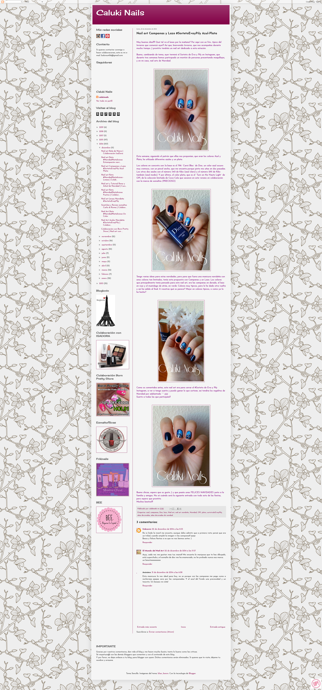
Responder (147, 543)
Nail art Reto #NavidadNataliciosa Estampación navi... (112, 159)
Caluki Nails (120, 12)
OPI (199, 512)
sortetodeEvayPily (214, 512)
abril (104, 266)
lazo (165, 512)
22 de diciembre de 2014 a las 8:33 (167, 529)
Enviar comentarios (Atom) (161, 632)
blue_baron (163, 674)
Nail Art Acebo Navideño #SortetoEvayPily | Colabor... (113, 222)
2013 (101, 284)
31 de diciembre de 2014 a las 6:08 (167, 572)
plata (204, 512)
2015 (101, 140)
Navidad (193, 512)
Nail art (171, 512)
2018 (101, 131)
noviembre (107, 237)
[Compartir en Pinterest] (180, 509)
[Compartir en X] (175, 509)
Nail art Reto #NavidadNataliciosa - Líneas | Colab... (112, 177)
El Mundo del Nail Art (153, 551)
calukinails (104, 97)
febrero (105, 274)
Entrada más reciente (147, 627)
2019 (101, 127)
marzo (105, 270)
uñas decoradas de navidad (162, 515)
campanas (154, 512)
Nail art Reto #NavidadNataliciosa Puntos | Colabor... (112, 192)
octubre (105, 241)
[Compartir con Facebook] (178, 509)
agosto (105, 249)
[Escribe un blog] (173, 509)
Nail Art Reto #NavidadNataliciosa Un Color (113, 214)
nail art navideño (182, 512)
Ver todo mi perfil (104, 101)
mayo (104, 262)
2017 (101, 136)
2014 (101, 144)
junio (104, 257)
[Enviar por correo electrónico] (171, 509)
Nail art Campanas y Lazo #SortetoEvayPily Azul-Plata (113, 168)
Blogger (192, 674)
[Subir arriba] (316, 684)
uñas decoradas (143, 515)
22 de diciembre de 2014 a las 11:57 (180, 551)
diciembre (106, 148)
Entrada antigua (217, 627)
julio (104, 253)
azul (147, 512)
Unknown (147, 529)
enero (104, 278)
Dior (161, 512)
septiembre (107, 245)
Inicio (183, 627)
